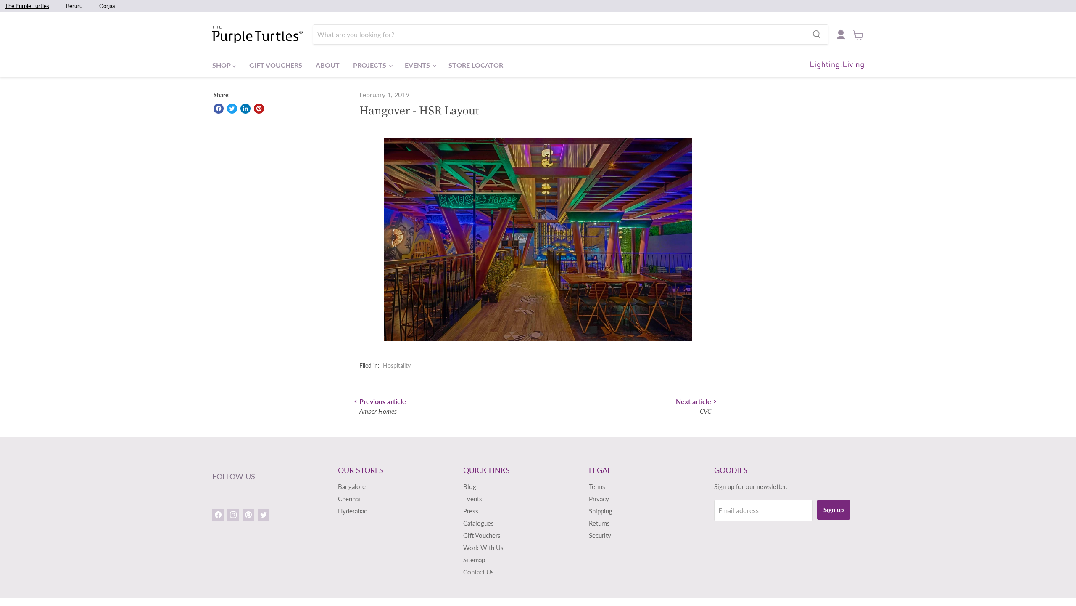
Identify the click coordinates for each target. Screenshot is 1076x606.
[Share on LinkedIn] (245, 109)
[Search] (816, 34)
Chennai (349, 498)
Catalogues (478, 523)
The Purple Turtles (27, 6)
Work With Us (483, 547)
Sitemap (474, 559)
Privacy (599, 498)
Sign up (833, 509)
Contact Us (478, 572)
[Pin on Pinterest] (259, 109)
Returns (599, 523)
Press (470, 511)
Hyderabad (352, 511)
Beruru (74, 6)
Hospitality (397, 365)
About (328, 65)
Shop (222, 65)
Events (418, 65)
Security (600, 535)
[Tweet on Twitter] (232, 109)
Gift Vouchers (275, 65)
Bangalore (352, 486)
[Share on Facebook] (219, 109)
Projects (370, 65)
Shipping (600, 511)
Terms (597, 486)
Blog (469, 486)
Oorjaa (107, 6)
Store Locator (475, 65)
